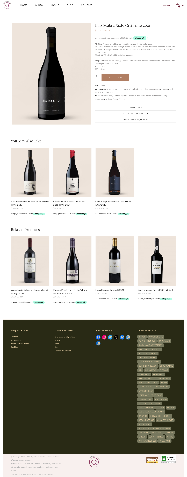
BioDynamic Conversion (150, 345)
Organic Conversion (160, 416)
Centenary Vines (147, 357)
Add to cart (115, 77)
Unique (142, 437)
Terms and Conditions (20, 343)
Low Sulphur (145, 399)
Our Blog (14, 347)
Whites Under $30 (147, 441)
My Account (16, 340)
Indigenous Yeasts (159, 95)
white (170, 437)
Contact (14, 337)
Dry (140, 370)
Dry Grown (151, 370)
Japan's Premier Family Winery (153, 387)
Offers (170, 407)
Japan (164, 382)
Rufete (98, 92)
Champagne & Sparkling (65, 337)
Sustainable (99, 99)
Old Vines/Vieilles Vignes (151, 412)
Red (171, 89)
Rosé (57, 344)
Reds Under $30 (146, 420)
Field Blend (133, 89)
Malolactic (161, 399)
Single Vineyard (165, 420)
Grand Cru (158, 374)
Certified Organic (120, 95)
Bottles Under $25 (148, 353)
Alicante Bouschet (114, 89)
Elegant (164, 370)
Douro (125, 89)
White (57, 340)
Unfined (109, 99)
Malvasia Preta (154, 89)
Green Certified (134, 95)
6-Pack (142, 337)
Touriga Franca (107, 92)
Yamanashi (165, 441)
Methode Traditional (149, 403)
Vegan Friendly (119, 99)
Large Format (146, 391)
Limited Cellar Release (150, 395)
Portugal (165, 89)
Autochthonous (147, 341)
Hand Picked (146, 95)
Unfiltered (157, 433)
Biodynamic (164, 341)
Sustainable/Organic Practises (154, 428)
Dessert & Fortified (63, 350)
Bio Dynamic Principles (150, 349)
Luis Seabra (143, 89)
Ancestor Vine (106, 95)
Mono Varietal (146, 407)
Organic (143, 416)
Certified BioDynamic (149, 362)
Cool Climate (166, 366)
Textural (143, 433)
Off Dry (160, 407)
